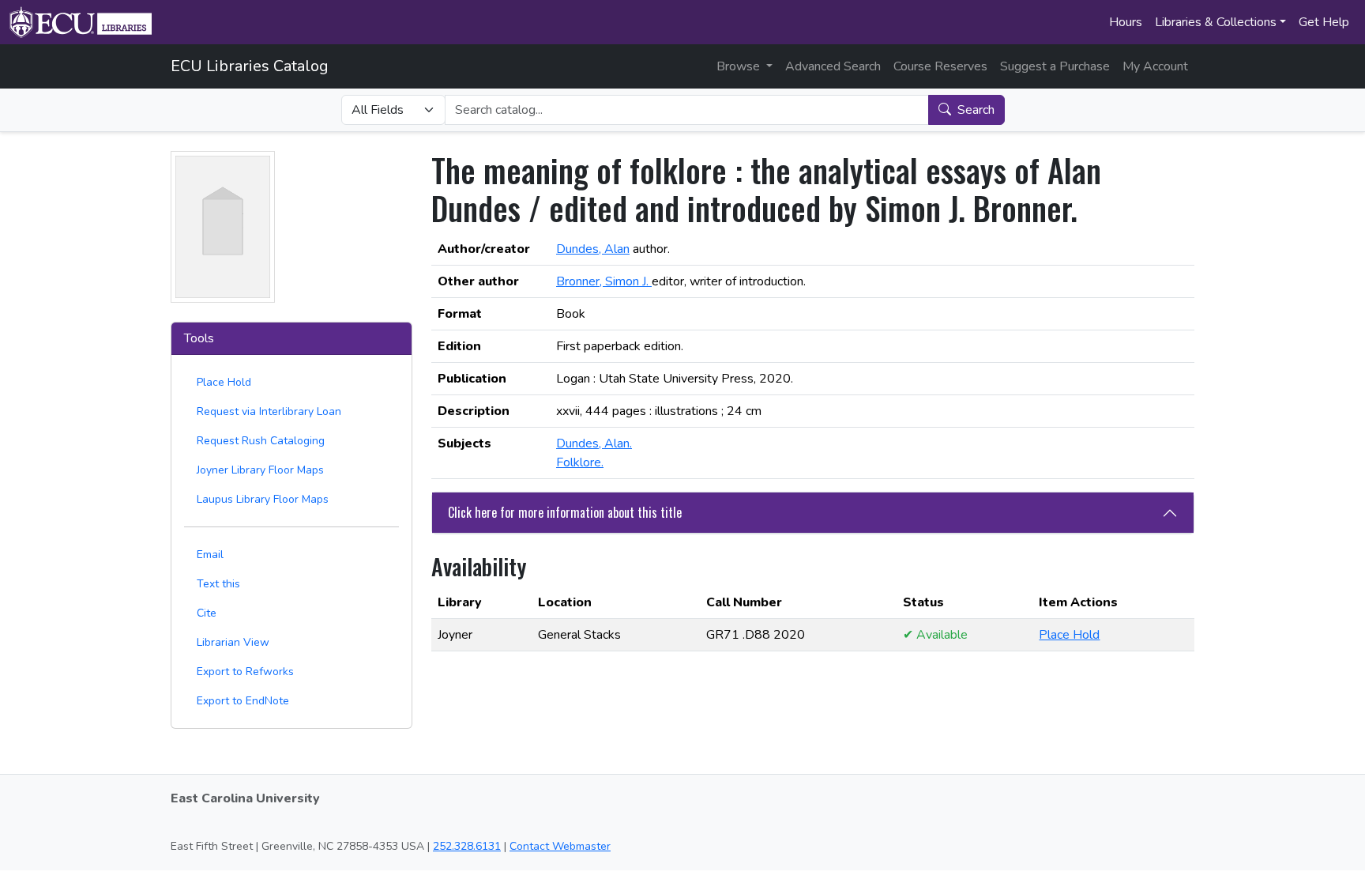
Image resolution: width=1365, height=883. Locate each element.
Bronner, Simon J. (604, 281)
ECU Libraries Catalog (250, 66)
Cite (206, 613)
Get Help (1324, 22)
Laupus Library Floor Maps (263, 499)
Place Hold (224, 382)
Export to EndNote (243, 700)
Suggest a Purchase (1055, 66)
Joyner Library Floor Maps (260, 469)
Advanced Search (833, 66)
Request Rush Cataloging (261, 440)
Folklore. (580, 462)
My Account (1155, 66)
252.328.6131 (467, 846)
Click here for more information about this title (565, 512)
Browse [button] (739, 66)
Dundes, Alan (593, 249)
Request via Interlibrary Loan (269, 411)
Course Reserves (940, 66)
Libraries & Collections (1216, 22)
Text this (218, 583)
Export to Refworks (245, 671)
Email (210, 554)
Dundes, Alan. (594, 443)
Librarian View (233, 642)
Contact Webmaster (560, 846)
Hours (1125, 22)
